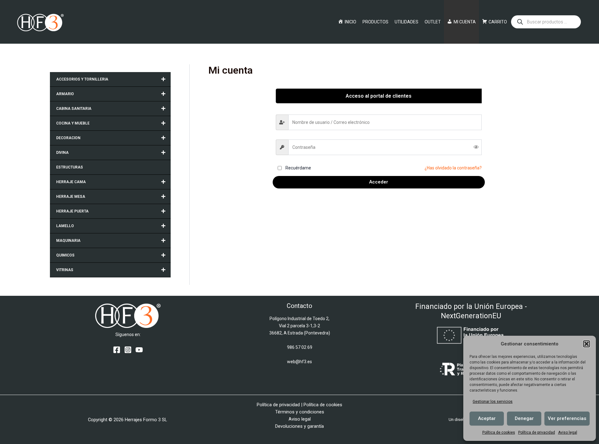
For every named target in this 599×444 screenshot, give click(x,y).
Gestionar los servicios (493, 401)
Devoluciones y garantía (299, 426)
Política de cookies (498, 432)
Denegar (524, 418)
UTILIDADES (406, 21)
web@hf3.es (299, 361)
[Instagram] (128, 350)
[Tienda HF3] (40, 21)
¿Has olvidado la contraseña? (453, 167)
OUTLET (433, 21)
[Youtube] (139, 350)
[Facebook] (116, 350)
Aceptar (487, 418)
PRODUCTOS (375, 21)
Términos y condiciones (299, 412)
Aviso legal (567, 432)
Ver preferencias (567, 418)
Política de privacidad (536, 432)
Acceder (378, 182)
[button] (586, 344)
